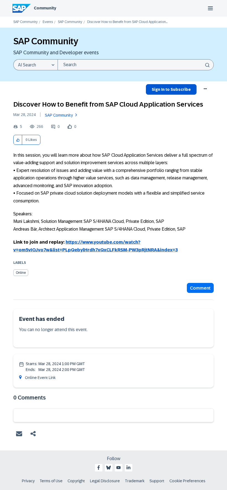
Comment (200, 288)
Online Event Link (40, 377)
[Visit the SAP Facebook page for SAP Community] (98, 467)
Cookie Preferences (187, 481)
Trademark (135, 481)
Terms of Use (51, 481)
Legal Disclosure (105, 481)
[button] (18, 140)
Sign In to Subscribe (171, 89)
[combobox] (136, 64)
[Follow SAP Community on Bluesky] (108, 467)
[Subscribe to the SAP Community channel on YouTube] (118, 467)
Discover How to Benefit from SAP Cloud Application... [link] (127, 22)
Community (45, 8)
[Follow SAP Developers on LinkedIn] (128, 467)
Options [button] (205, 90)
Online (21, 273)
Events (48, 22)
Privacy (28, 481)
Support (156, 481)
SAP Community (25, 22)
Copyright (76, 481)
